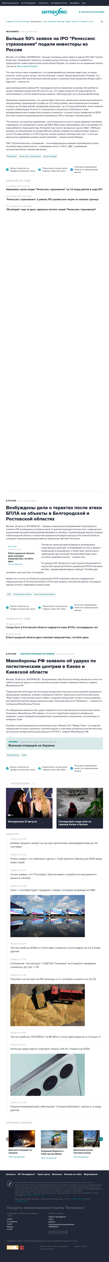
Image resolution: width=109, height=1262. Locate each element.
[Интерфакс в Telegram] (54, 1232)
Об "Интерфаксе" (28, 3)
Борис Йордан (50, 156)
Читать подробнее (21, 558)
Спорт (45, 21)
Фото (91, 21)
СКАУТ (9, 1224)
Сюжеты (84, 21)
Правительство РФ (15, 363)
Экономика (36, 21)
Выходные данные (47, 1249)
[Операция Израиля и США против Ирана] (54, 1147)
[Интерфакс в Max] (66, 1232)
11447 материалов (17, 1157)
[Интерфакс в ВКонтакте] (58, 1232)
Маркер (10, 1227)
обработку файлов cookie (35, 1195)
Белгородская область (44, 594)
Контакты (11, 1174)
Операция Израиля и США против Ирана (52, 1152)
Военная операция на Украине (37, 654)
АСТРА (9, 1229)
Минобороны (13, 755)
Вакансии (57, 1174)
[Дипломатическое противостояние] (86, 1146)
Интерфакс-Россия (59, 3)
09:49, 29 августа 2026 (27, 501)
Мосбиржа (12, 156)
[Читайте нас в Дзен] (50, 1232)
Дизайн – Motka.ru (81, 1246)
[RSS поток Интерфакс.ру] (62, 1232)
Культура (52, 21)
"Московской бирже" (27, 66)
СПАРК (10, 1219)
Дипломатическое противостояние (83, 1151)
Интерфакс (54, 12)
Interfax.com (44, 3)
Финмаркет (74, 3)
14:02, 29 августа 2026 (26, 226)
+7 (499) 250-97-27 (21, 1201)
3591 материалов (48, 1158)
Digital (68, 21)
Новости (75, 21)
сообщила (15, 260)
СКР (9, 594)
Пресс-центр (43, 1174)
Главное (9, 21)
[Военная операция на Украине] (22, 1146)
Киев (24, 755)
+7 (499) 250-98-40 (79, 1199)
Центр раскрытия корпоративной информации (61, 1225)
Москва (60, 21)
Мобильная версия (10, 3)
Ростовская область (22, 594)
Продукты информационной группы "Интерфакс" (46, 1208)
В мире (26, 21)
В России (18, 21)
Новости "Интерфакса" (57, 1217)
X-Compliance (12, 1222)
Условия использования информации (54, 1246)
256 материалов (80, 1157)
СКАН (51, 1219)
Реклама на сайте (73, 1174)
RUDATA (52, 1222)
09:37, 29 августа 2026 (65, 654)
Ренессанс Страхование (30, 156)
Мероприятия (90, 1174)
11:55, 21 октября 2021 (28, 32)
